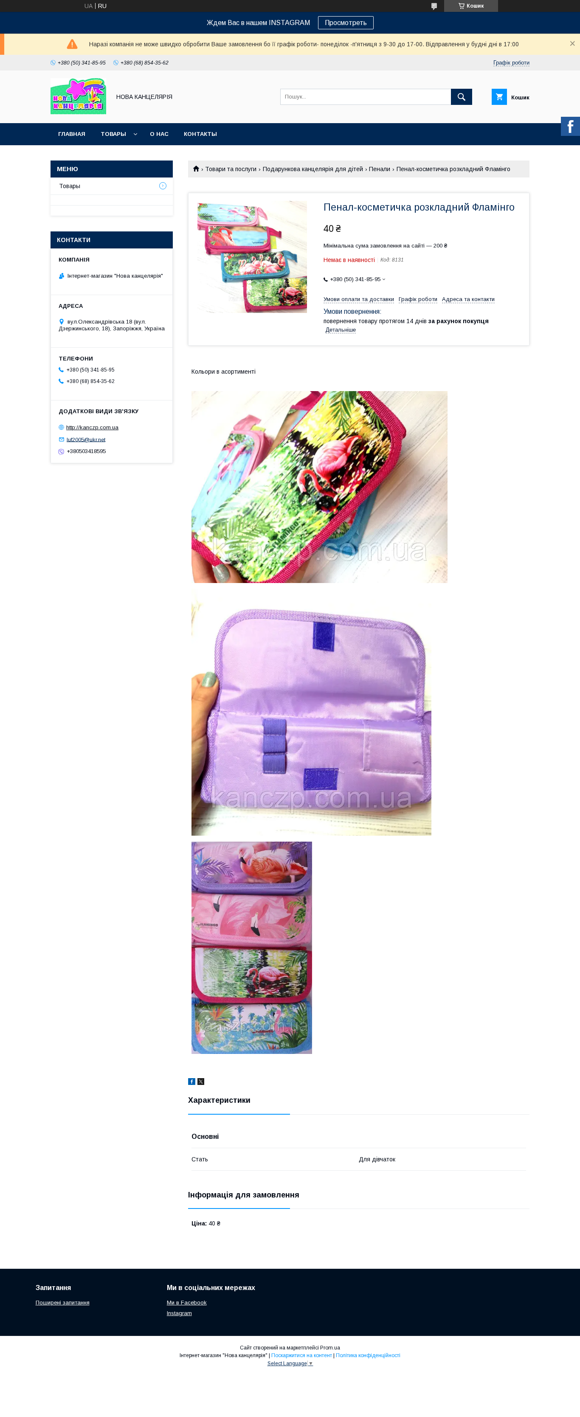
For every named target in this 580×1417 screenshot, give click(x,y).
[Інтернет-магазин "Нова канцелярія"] (78, 112)
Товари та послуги (230, 169)
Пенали (379, 169)
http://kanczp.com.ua (92, 427)
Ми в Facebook (187, 1302)
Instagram (179, 1313)
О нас (159, 134)
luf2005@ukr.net (86, 439)
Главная (71, 134)
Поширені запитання (63, 1302)
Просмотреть (346, 22)
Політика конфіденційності (368, 1355)
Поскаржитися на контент (301, 1355)
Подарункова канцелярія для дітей (313, 169)
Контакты (200, 134)
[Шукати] (461, 97)
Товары (113, 134)
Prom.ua (330, 1348)
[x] (200, 1082)
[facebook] (191, 1082)
